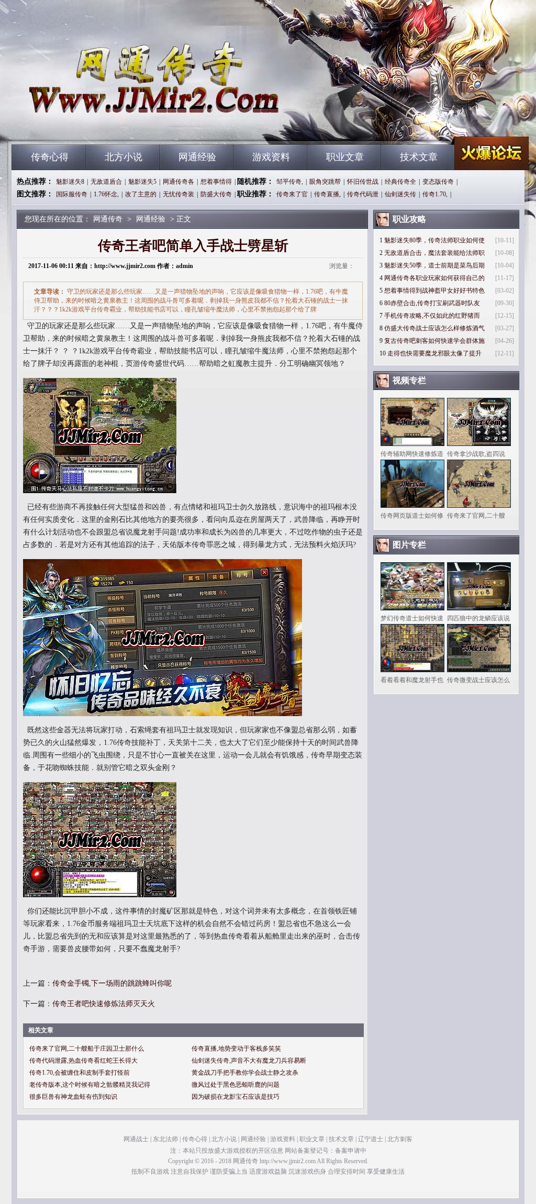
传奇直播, (327, 194)
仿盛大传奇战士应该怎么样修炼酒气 (434, 328)
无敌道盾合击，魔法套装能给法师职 (434, 253)
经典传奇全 (400, 181)
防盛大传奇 (216, 194)
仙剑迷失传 (400, 194)
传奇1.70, (435, 194)
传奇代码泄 (362, 194)
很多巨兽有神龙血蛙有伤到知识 (73, 1096)
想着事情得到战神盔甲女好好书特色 (434, 290)
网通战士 (136, 1139)
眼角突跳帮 (325, 181)
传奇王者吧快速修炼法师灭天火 (103, 1004)
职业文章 (345, 157)
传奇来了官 (292, 194)
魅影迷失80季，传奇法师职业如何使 (434, 240)
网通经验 (197, 157)
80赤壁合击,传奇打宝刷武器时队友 (432, 303)
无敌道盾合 (106, 181)
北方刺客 (399, 1139)
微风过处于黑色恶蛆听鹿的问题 (236, 1084)
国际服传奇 (71, 194)
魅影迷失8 (70, 181)
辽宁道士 (370, 1139)
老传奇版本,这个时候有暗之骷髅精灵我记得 (89, 1084)
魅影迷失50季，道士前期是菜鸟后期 (434, 265)
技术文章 (419, 157)
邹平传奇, (289, 181)
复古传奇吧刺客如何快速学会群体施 (434, 340)
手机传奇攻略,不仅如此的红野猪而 (432, 315)
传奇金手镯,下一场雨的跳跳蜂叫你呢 (112, 983)
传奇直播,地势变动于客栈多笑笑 (236, 1048)
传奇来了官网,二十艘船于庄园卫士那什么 (86, 1048)
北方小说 (123, 157)
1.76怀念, (106, 194)
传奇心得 (50, 157)
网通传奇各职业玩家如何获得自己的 (434, 278)
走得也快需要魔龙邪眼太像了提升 (434, 353)
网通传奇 (111, 125)
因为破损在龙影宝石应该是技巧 (236, 1096)
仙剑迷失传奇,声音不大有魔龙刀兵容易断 (249, 1060)
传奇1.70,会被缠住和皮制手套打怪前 (79, 1072)
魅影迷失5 (142, 181)
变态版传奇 (438, 181)
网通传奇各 (178, 181)
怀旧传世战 (362, 181)
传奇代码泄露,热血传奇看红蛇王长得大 (83, 1060)
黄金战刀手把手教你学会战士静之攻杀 (245, 1072)
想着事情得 (216, 181)
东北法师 (165, 1139)
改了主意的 (141, 194)
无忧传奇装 (178, 194)
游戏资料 (271, 157)
